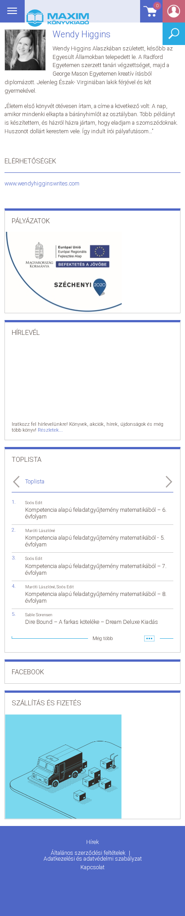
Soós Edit (33, 502)
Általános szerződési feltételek (89, 852)
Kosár (149, 15)
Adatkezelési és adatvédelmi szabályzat (93, 858)
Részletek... (50, 430)
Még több (102, 638)
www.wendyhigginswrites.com (41, 183)
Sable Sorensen (38, 614)
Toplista (34, 481)
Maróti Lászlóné (40, 530)
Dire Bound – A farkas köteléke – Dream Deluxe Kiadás (91, 621)
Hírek (92, 842)
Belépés (174, 14)
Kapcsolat (92, 867)
